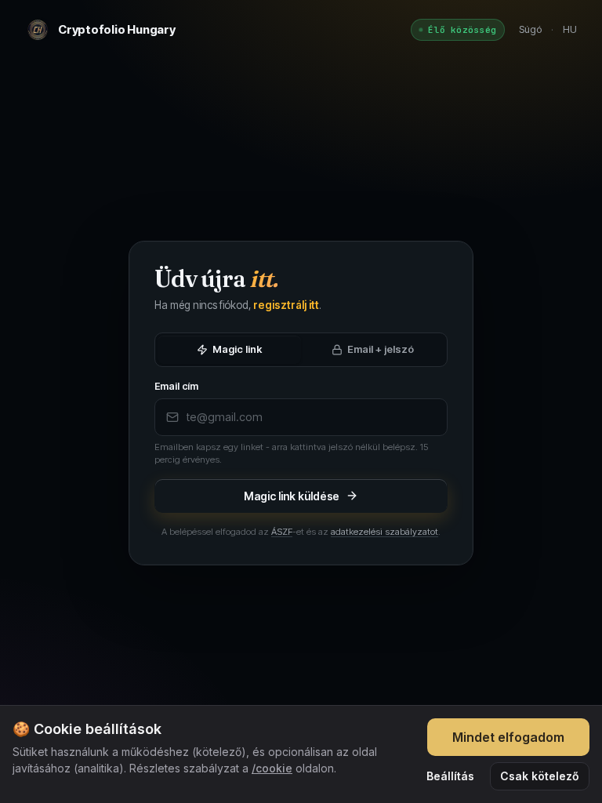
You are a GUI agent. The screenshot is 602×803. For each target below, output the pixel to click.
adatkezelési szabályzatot (384, 531)
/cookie (272, 768)
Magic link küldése (292, 496)
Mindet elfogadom (508, 737)
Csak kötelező (539, 776)
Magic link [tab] (237, 349)
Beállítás (450, 776)
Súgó (530, 29)
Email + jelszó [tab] (380, 349)
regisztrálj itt (286, 305)
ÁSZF (281, 531)
